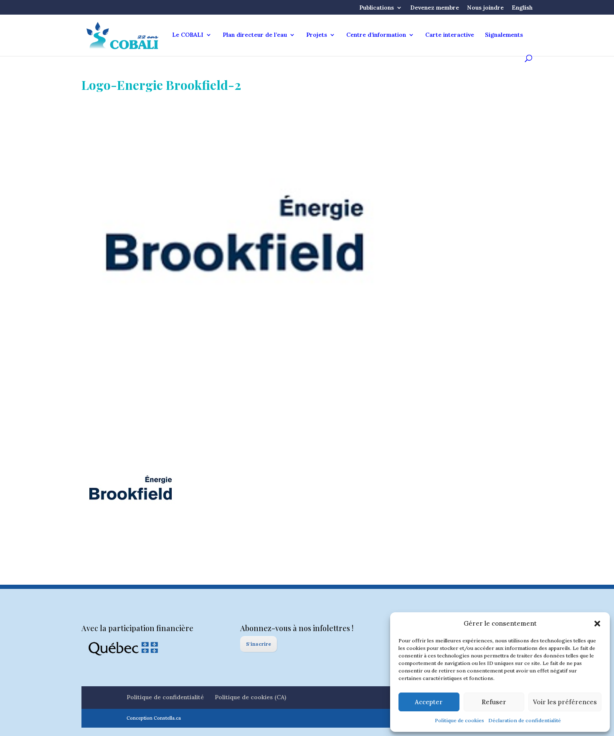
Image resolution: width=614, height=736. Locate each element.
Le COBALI (187, 35)
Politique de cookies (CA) (250, 697)
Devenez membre (434, 8)
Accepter (429, 702)
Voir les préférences (565, 702)
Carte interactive (449, 35)
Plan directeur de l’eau (255, 35)
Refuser (494, 702)
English (522, 8)
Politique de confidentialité (165, 697)
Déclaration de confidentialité (524, 720)
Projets (316, 35)
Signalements (504, 35)
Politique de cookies (459, 720)
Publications (376, 8)
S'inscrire (258, 644)
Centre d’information (376, 35)
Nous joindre (485, 8)
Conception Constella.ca (154, 718)
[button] (597, 623)
